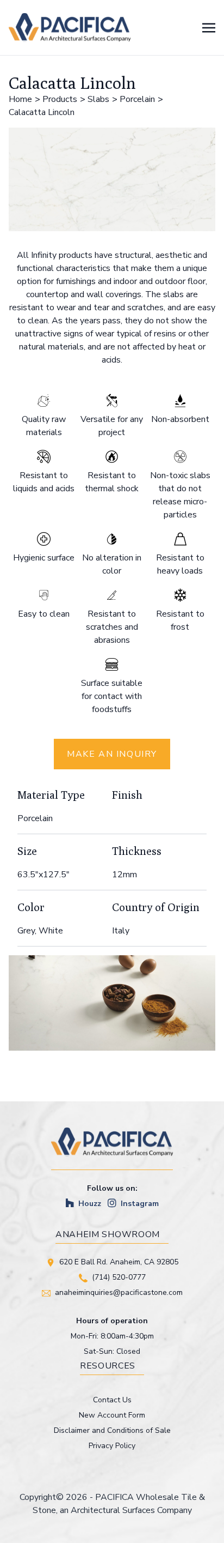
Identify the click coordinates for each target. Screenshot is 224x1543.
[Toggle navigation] (208, 27)
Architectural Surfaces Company (131, 1510)
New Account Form (112, 1415)
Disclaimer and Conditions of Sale (112, 1430)
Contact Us (112, 1400)
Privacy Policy (112, 1445)
